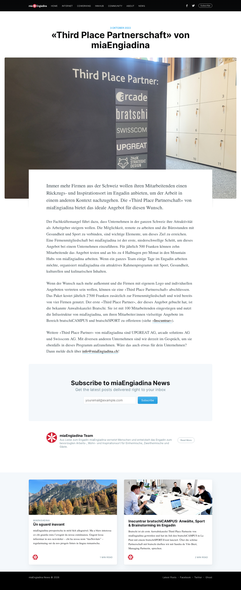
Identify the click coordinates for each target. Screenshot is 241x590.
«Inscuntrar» (162, 320)
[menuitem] (54, 5)
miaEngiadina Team (76, 436)
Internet (67, 6)
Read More (186, 440)
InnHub (99, 6)
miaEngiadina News (39, 577)
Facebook (185, 577)
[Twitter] (194, 5)
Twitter (198, 577)
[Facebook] (187, 6)
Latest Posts (169, 577)
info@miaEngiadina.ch (100, 351)
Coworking (84, 6)
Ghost (209, 577)
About (130, 6)
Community (115, 6)
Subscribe (205, 5)
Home (54, 6)
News (141, 6)
